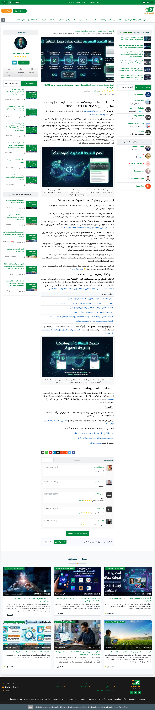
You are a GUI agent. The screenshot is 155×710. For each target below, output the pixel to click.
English (16, 2)
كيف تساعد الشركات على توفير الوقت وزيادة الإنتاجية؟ (14, 201)
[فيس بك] (152, 2)
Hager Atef (8, 224)
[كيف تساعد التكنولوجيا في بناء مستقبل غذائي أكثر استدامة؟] (128, 635)
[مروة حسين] (109, 509)
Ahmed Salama (99, 467)
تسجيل (46, 542)
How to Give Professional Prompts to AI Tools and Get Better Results (15, 283)
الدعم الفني (109, 686)
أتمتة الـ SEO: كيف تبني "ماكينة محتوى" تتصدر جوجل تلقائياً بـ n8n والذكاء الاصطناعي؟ (81, 288)
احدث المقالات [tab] (29, 83)
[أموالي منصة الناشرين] (149, 11)
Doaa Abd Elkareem (9, 256)
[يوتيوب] (144, 2)
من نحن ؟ (60, 683)
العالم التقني (102, 31)
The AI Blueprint (76, 269)
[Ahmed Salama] (109, 468)
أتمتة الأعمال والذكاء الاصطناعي (85, 31)
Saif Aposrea (8, 152)
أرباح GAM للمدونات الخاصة (104, 690)
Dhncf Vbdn (8, 135)
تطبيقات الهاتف (78, 20)
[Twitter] (69, 452)
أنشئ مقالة (21, 20)
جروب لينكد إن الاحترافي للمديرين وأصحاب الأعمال (94, 433)
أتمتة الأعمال (32, 20)
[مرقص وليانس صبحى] (109, 495)
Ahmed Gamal (9, 99)
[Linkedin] (54, 452)
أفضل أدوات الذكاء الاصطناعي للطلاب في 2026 (15, 250)
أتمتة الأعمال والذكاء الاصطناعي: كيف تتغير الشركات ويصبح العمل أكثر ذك (14, 92)
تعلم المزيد (38, 707)
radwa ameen (9, 184)
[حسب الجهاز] (9, 2)
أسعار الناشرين (83, 686)
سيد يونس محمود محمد (9, 273)
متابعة (24, 62)
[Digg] (58, 452)
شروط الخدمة (83, 683)
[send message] (14, 63)
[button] (42, 452)
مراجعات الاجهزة (91, 20)
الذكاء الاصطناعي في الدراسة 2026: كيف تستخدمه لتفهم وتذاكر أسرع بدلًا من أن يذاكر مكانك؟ (81, 317)
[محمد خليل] (109, 521)
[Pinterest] (50, 452)
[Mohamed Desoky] (20, 43)
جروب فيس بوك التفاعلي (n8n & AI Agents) (96, 438)
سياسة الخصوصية (82, 2)
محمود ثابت (8, 116)
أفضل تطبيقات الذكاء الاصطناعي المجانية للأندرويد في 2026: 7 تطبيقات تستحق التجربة (84, 303)
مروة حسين (100, 508)
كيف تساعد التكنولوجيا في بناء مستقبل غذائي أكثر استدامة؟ (93, 312)
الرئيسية (111, 31)
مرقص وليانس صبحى (97, 494)
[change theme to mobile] (4, 2)
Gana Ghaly (109, 647)
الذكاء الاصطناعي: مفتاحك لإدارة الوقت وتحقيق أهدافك (94, 321)
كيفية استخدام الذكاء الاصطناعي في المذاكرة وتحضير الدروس (15, 177)
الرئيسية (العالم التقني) (133, 20)
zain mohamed (110, 594)
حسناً (30, 707)
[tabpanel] (134, 113)
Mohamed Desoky (127, 32)
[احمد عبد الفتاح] (109, 482)
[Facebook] (73, 452)
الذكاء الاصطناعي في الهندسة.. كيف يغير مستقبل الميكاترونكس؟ (91, 308)
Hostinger (110, 399)
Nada (6, 290)
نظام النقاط (59, 686)
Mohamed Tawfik (10, 647)
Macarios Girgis (60, 647)
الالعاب (61, 20)
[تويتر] (148, 2)
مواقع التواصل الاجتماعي (48, 20)
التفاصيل (110, 613)
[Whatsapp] (46, 452)
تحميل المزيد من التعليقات (77, 533)
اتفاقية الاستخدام (69, 2)
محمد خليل (100, 520)
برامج (68, 20)
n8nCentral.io (95, 443)
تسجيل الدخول (60, 542)
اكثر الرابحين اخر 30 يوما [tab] (143, 87)
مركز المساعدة (94, 2)
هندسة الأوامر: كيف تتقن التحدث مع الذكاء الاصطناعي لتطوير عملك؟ (15, 217)
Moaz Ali (7, 207)
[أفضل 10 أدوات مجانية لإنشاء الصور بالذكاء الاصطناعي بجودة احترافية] (128, 581)
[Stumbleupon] (62, 452)
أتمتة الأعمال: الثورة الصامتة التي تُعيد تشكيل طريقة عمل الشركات (15, 109)
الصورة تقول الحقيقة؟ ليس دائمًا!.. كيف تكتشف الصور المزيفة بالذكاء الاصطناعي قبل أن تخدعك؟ (14, 266)
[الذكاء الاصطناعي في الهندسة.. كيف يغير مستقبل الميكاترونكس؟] (27, 581)
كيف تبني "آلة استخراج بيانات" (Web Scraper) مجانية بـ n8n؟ (84, 228)
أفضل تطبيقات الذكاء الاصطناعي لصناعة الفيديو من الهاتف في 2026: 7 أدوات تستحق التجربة (15, 127)
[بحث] (3, 20)
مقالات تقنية (118, 20)
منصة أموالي (148, 20)
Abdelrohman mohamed (12, 594)
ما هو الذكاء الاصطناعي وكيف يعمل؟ (15, 161)
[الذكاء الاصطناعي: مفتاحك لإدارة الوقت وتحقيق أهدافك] (27, 635)
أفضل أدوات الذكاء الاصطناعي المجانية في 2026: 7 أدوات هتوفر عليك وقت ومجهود (15, 145)
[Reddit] (66, 452)
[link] (20, 56)
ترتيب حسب (77, 460)
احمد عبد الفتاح (99, 482)
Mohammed (8, 167)
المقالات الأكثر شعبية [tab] (12, 83)
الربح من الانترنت (105, 20)
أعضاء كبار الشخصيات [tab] (126, 87)
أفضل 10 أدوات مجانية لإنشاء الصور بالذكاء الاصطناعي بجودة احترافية (90, 299)
